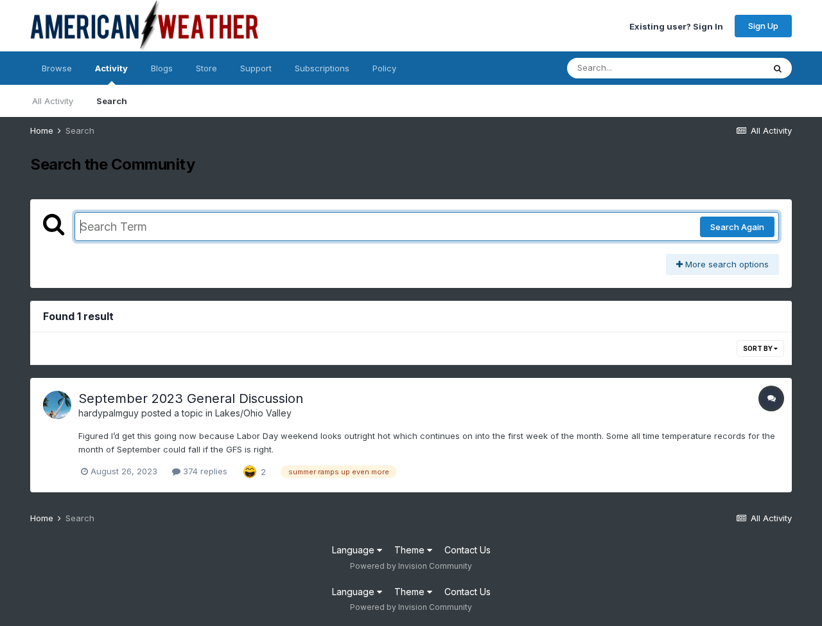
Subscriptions (322, 68)
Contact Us (467, 549)
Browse (57, 68)
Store (206, 68)
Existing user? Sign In (676, 26)
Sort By (758, 348)
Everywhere (723, 68)
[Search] (778, 68)
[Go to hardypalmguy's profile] (57, 405)
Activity (111, 68)
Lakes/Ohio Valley (253, 412)
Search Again (737, 227)
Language (354, 549)
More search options (726, 264)
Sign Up (763, 26)
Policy (384, 68)
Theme (410, 549)
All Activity (52, 101)
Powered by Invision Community (411, 566)
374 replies (203, 471)
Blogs (162, 68)
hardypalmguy (108, 412)
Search (111, 101)
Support (256, 68)
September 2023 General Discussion (190, 398)
